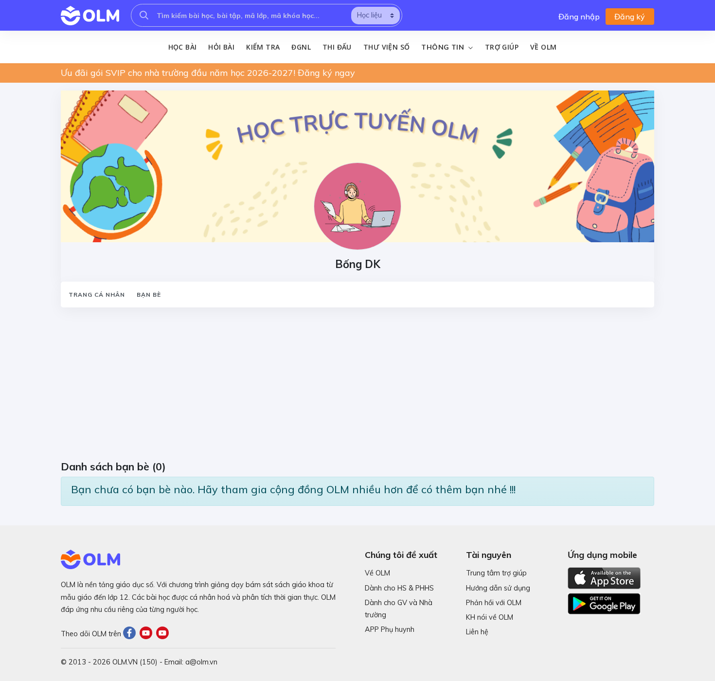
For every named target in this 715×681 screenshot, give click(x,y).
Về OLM (543, 47)
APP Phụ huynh (389, 629)
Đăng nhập (579, 16)
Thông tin (443, 47)
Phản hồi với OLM (493, 602)
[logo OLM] (90, 15)
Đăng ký (629, 16)
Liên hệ (477, 631)
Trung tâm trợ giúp (496, 573)
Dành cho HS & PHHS (399, 588)
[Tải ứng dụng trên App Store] (604, 577)
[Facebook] (131, 633)
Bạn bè (149, 294)
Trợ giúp (501, 47)
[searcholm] (144, 15)
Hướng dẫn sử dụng (498, 588)
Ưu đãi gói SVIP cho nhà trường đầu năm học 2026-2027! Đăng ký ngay (208, 72)
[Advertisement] (352, 387)
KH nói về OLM (489, 617)
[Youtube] (148, 633)
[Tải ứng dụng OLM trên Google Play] (604, 601)
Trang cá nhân (97, 294)
